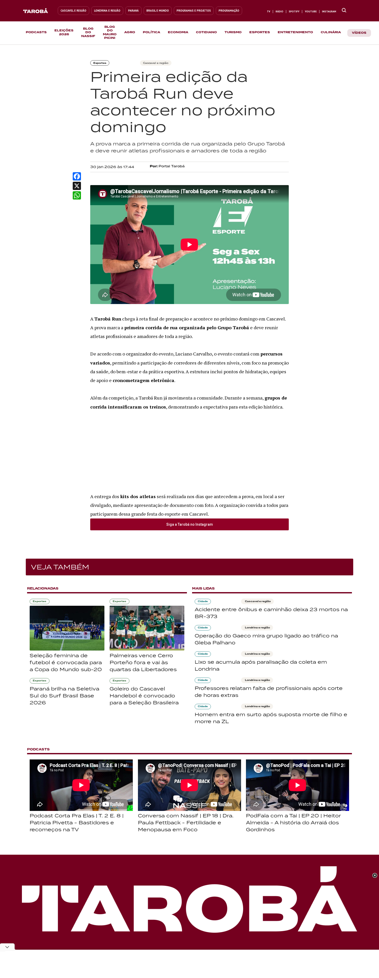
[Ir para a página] (344, 10)
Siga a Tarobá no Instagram (189, 524)
